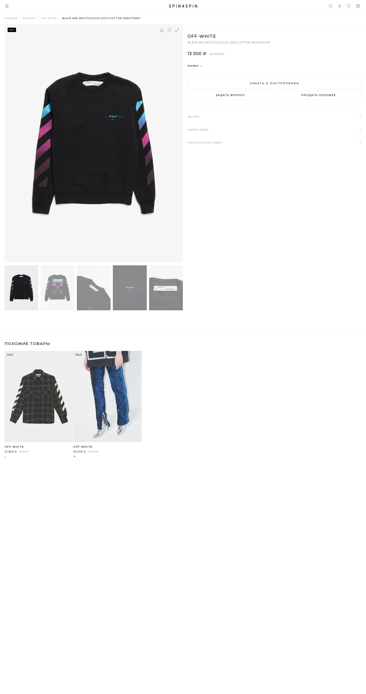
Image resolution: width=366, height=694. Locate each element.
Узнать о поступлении (274, 83)
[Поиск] (330, 6)
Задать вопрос (230, 95)
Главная (11, 18)
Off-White (49, 18)
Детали (274, 117)
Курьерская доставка (274, 143)
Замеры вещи (274, 130)
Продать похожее (318, 95)
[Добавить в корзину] (68, 437)
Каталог (29, 18)
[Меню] (7, 6)
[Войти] (339, 6)
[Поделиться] (162, 30)
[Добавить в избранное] (169, 30)
